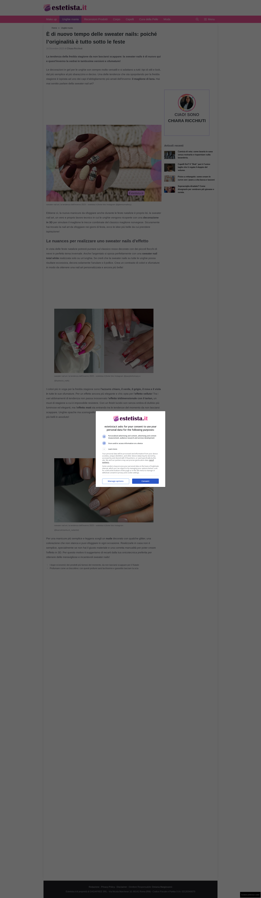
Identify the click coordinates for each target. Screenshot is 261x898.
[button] (130, 449)
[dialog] (130, 449)
